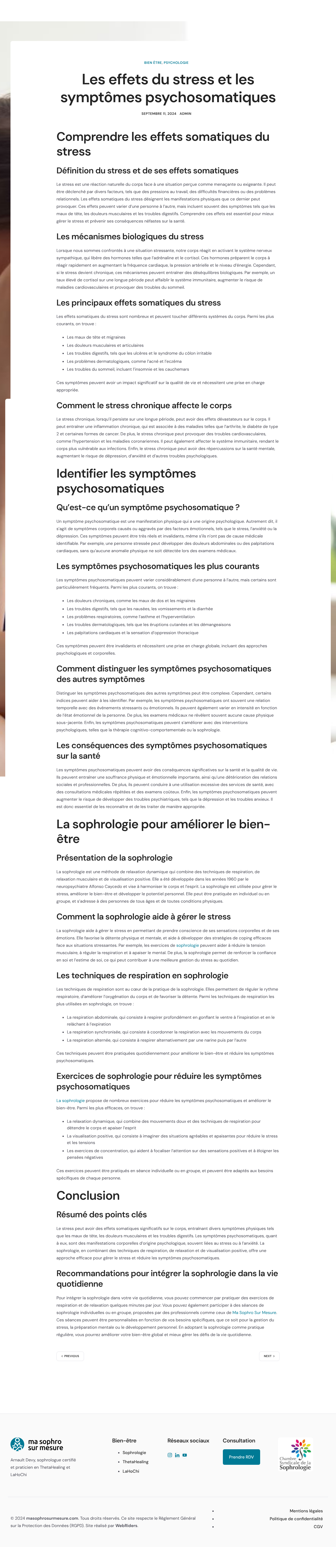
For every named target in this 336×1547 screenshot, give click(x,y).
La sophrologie (70, 1100)
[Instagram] (169, 1455)
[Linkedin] (177, 1455)
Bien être (153, 63)
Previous (71, 1356)
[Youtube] (184, 1455)
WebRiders (127, 1525)
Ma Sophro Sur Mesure (254, 1312)
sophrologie (187, 945)
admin (185, 114)
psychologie (176, 63)
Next (268, 1356)
